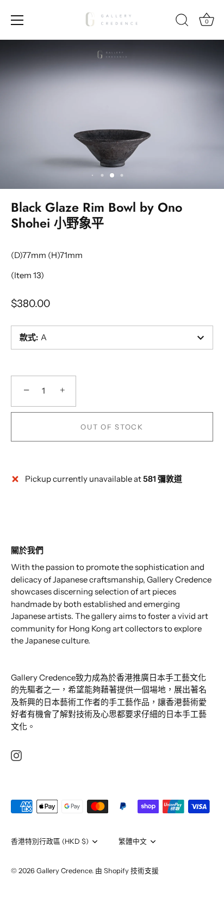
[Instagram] (16, 755)
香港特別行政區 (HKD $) (50, 841)
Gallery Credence (64, 871)
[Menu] (17, 20)
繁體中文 (133, 841)
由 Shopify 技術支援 (127, 871)
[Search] (182, 22)
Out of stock (111, 426)
